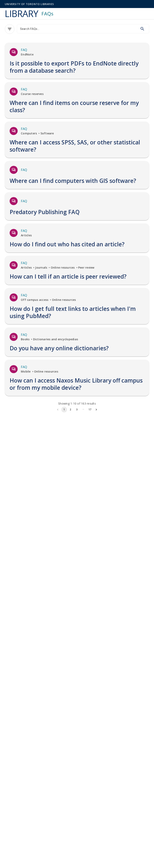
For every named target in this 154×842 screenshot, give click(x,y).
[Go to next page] (96, 409)
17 (89, 409)
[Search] (142, 29)
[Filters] (9, 29)
